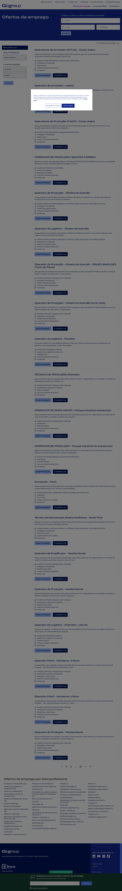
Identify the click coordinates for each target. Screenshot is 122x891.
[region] (62, 100)
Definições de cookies (53, 105)
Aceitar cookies (68, 105)
